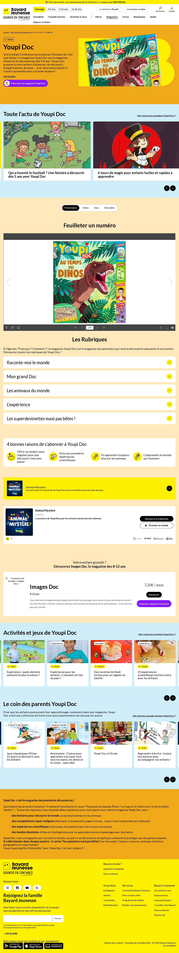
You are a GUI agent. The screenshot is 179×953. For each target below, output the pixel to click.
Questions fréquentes (113, 868)
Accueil (6, 32)
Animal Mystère (45, 510)
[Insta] (7, 888)
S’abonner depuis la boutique (154, 603)
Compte (172, 11)
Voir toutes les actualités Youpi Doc (155, 115)
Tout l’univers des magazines (21, 32)
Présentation (70, 208)
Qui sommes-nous (162, 890)
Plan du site (159, 915)
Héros (98, 16)
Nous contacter (110, 873)
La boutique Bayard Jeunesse (136, 890)
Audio (153, 16)
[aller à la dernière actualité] (167, 188)
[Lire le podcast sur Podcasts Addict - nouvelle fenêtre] (158, 538)
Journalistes (109, 900)
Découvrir (154, 594)
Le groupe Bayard (162, 900)
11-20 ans (76, 9)
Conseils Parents (56, 16)
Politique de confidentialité (138, 942)
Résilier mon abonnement (134, 905)
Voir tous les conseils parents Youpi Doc (153, 715)
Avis (96, 208)
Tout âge (39, 9)
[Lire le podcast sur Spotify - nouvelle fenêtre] (137, 539)
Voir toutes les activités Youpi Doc (156, 634)
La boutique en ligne (136, 9)
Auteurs (107, 895)
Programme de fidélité (133, 900)
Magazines (112, 16)
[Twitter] (37, 888)
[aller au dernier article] (167, 698)
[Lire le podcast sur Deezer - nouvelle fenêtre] (147, 539)
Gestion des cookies (113, 942)
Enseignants (109, 890)
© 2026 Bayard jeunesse (164, 942)
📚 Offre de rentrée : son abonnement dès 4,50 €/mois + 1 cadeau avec (85, 2)
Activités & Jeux (78, 16)
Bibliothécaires (110, 905)
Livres (126, 16)
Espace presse (161, 895)
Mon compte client (131, 895)
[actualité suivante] (173, 188)
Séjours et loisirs (41, 22)
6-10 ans (63, 9)
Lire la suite (9, 76)
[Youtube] (27, 888)
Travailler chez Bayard (165, 905)
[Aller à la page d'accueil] (16, 19)
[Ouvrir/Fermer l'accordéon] (169, 362)
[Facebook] (17, 888)
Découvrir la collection (156, 518)
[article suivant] (173, 698)
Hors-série (109, 208)
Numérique (139, 16)
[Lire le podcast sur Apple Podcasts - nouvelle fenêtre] (169, 538)
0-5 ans (51, 9)
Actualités (38, 16)
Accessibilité (169, 945)
